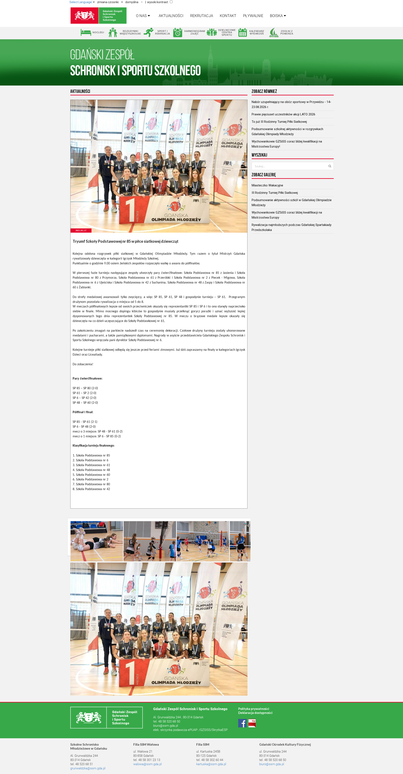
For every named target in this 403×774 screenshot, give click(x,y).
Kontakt (228, 15)
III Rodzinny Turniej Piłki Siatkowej (275, 193)
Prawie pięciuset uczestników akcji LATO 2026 (283, 114)
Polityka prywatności (253, 709)
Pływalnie (253, 15)
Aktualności (171, 15)
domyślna (132, 2)
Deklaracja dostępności (255, 713)
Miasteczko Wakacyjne (267, 185)
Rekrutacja (201, 15)
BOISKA (276, 15)
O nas (141, 15)
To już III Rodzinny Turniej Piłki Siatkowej (279, 122)
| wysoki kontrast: (157, 2)
